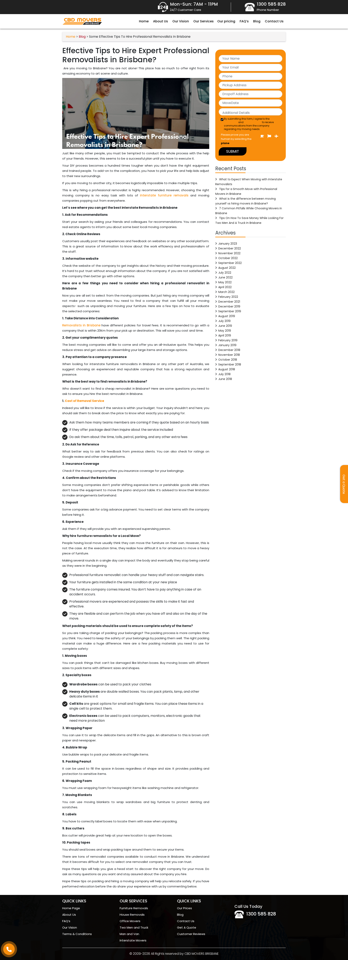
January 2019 (227, 345)
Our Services (203, 21)
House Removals (132, 914)
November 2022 (229, 253)
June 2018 (225, 379)
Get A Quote (186, 927)
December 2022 (229, 248)
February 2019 (227, 340)
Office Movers (130, 921)
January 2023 (227, 244)
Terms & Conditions (77, 934)
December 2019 (229, 306)
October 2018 (227, 360)
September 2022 (230, 263)
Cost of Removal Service (84, 401)
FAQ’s (244, 21)
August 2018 (226, 369)
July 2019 (224, 321)
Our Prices (184, 908)
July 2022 (224, 273)
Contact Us (274, 21)
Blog (256, 21)
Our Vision (180, 21)
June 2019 (225, 326)
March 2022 (226, 292)
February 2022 (228, 297)
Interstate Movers (133, 940)
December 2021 (229, 302)
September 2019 (229, 311)
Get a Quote (344, 484)
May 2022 (225, 282)
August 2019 (226, 316)
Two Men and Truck (134, 927)
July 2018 (224, 374)
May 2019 (224, 331)
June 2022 (225, 277)
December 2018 (229, 350)
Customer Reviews (191, 934)
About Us (160, 21)
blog (82, 36)
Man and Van (129, 934)
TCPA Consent (252, 122)
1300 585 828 (261, 914)
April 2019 (224, 335)
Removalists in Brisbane (81, 325)
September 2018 (229, 364)
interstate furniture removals (164, 195)
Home (144, 21)
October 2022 (228, 258)
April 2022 (225, 287)
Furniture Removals (134, 908)
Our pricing (226, 21)
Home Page (71, 908)
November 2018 (229, 355)
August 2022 (227, 268)
